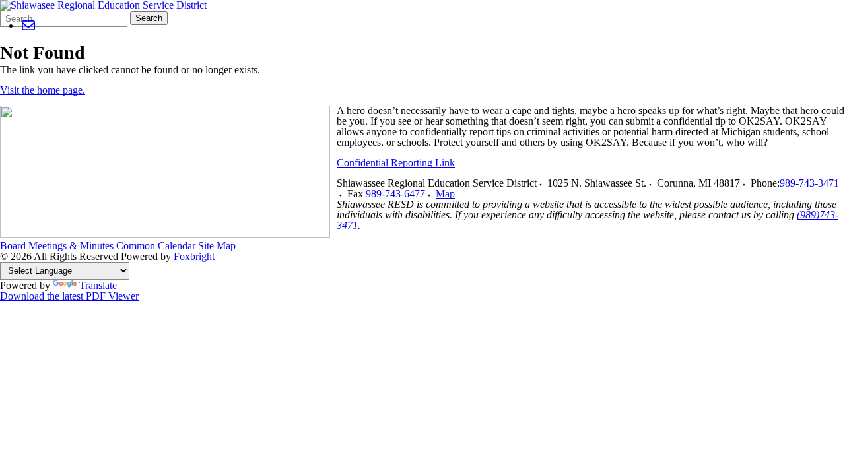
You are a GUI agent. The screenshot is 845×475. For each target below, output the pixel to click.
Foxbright (194, 256)
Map (445, 193)
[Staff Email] (28, 25)
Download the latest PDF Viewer (69, 295)
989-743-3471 (809, 183)
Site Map (217, 245)
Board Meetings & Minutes (57, 245)
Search (148, 18)
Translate (98, 285)
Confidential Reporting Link (396, 162)
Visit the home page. (42, 90)
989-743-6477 (395, 193)
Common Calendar (155, 245)
